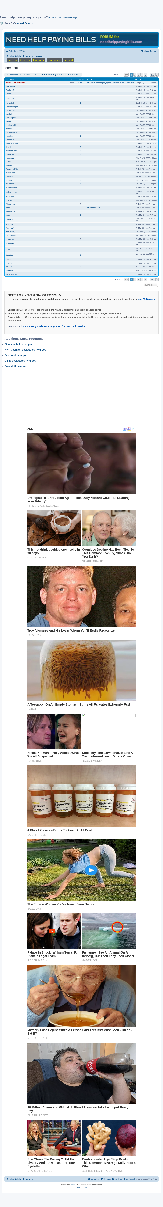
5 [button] (145, 74)
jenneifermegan (12, 107)
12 (81, 165)
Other (78, 75)
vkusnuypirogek (12, 274)
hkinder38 (10, 154)
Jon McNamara (146, 299)
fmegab (9, 200)
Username (10, 79)
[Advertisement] (77, 9)
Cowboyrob (10, 176)
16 (81, 140)
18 (81, 118)
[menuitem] (21, 51)
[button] (126, 75)
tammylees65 (11, 235)
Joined (138, 79)
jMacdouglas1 (11, 86)
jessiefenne (10, 211)
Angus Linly (10, 232)
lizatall (8, 147)
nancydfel (10, 103)
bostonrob (10, 180)
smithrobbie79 (11, 187)
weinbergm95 (11, 118)
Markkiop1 (10, 228)
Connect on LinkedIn (73, 326)
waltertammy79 (12, 143)
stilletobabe (10, 184)
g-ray (8, 249)
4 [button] (141, 74)
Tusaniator (10, 244)
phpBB (73, 1184)
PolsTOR (9, 224)
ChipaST (9, 267)
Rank (73, 79)
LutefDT (9, 263)
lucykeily (9, 114)
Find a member (12, 75)
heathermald (11, 125)
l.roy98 (8, 162)
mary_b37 (10, 98)
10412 (80, 83)
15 (81, 158)
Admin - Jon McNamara (16, 83)
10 (81, 125)
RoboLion (9, 220)
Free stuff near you (15, 366)
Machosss (10, 197)
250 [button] (152, 74)
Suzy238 (9, 255)
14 (81, 90)
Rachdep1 (10, 90)
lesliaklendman (11, 192)
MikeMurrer (10, 204)
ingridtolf (9, 165)
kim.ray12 (10, 140)
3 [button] (138, 74)
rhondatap (10, 136)
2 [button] (134, 74)
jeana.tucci (10, 215)
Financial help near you (18, 344)
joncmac (9, 94)
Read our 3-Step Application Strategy (62, 18)
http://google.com (93, 208)
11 (81, 98)
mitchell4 (9, 270)
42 (81, 86)
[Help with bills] (81, 39)
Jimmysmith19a (12, 169)
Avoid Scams (25, 23)
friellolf (8, 259)
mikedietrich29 (11, 132)
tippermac (10, 158)
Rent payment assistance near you (25, 349)
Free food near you (15, 355)
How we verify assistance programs (40, 326)
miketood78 (10, 110)
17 (81, 107)
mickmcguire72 (12, 151)
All (20, 75)
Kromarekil (10, 239)
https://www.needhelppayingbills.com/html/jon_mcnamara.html (110, 83)
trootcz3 (9, 208)
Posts (81, 79)
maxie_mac (10, 173)
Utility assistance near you (20, 360)
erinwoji (9, 129)
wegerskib (10, 121)
